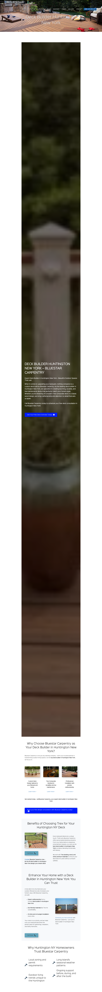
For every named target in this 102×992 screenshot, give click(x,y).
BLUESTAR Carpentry (15, 3)
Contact (27, 859)
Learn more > (32, 791)
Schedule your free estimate (64, 917)
